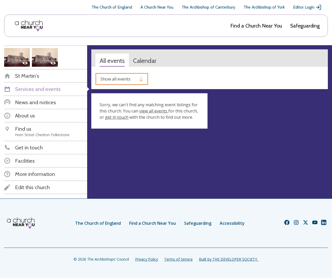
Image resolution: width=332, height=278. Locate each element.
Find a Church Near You (256, 26)
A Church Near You (156, 7)
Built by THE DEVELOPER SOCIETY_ (229, 259)
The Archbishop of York (264, 7)
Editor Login (303, 7)
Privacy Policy (146, 259)
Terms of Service (178, 259)
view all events (153, 111)
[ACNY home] (28, 25)
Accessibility (232, 223)
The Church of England (112, 7)
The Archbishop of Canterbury (208, 7)
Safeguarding (305, 26)
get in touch (116, 117)
